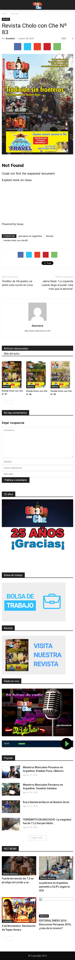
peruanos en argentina (30, 236)
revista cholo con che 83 (15, 240)
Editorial (44, 916)
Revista (6, 19)
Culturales (7, 921)
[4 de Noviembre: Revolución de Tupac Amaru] (19, 910)
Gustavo (10, 38)
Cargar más (36, 837)
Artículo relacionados (16, 348)
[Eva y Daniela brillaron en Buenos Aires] (11, 806)
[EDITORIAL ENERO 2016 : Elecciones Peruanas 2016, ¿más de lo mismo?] (56, 907)
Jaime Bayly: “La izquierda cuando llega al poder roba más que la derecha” (57, 285)
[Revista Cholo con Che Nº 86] (37, 374)
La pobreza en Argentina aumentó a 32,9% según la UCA (54, 886)
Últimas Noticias (10, 874)
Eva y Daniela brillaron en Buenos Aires (46, 802)
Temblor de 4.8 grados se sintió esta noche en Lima (17, 283)
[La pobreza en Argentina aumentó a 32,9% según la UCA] (56, 868)
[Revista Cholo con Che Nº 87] (13, 374)
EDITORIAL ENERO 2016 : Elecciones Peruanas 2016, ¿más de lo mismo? (55, 924)
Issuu (20, 224)
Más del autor (12, 353)
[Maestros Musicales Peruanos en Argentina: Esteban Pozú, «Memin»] (11, 771)
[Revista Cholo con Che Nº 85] (62, 374)
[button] (70, 5)
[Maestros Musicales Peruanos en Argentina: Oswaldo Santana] (11, 789)
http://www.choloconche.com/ (37, 331)
